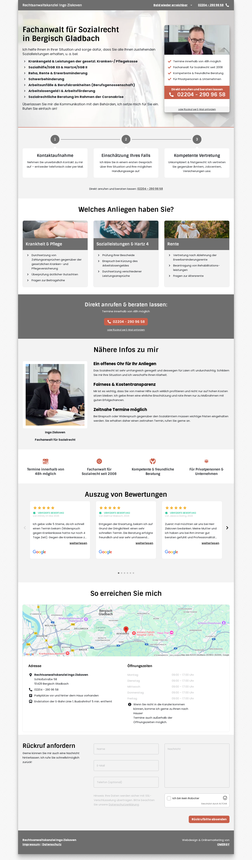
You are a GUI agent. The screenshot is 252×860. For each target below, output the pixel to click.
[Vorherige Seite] (24, 527)
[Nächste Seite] (227, 527)
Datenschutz (51, 844)
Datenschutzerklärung (124, 804)
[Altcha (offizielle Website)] (225, 799)
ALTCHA (223, 803)
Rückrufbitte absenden (209, 819)
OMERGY (223, 844)
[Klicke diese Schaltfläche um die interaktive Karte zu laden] (126, 630)
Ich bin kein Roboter (185, 798)
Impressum (31, 844)
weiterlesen (78, 543)
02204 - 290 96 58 (211, 5)
